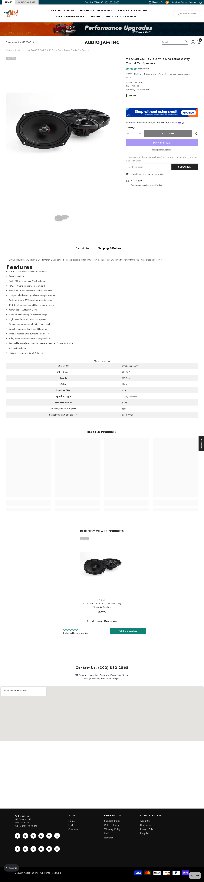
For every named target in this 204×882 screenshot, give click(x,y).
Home (9, 50)
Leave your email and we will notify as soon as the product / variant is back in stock (161, 159)
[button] (132, 68)
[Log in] (193, 42)
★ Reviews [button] (201, 444)
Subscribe (184, 166)
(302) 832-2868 (111, 2)
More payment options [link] (161, 149)
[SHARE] (195, 133)
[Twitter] (57, 836)
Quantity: (130, 127)
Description (83, 248)
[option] (61, 130)
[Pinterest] (33, 836)
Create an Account (188, 2)
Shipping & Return (109, 248)
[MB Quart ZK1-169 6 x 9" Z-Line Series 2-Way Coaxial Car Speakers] (102, 566)
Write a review (128, 631)
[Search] (187, 13)
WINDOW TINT (26, 2)
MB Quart (139, 82)
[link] (28, 504)
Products (19, 50)
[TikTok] (41, 836)
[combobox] (187, 13)
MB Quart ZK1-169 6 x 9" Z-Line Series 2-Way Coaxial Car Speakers (102, 605)
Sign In (175, 2)
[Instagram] (25, 836)
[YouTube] (49, 836)
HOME (8, 2)
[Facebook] (17, 836)
